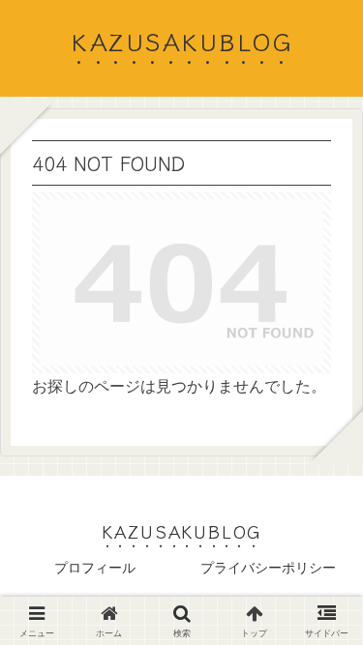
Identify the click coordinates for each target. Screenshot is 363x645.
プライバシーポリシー (268, 567)
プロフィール (95, 567)
